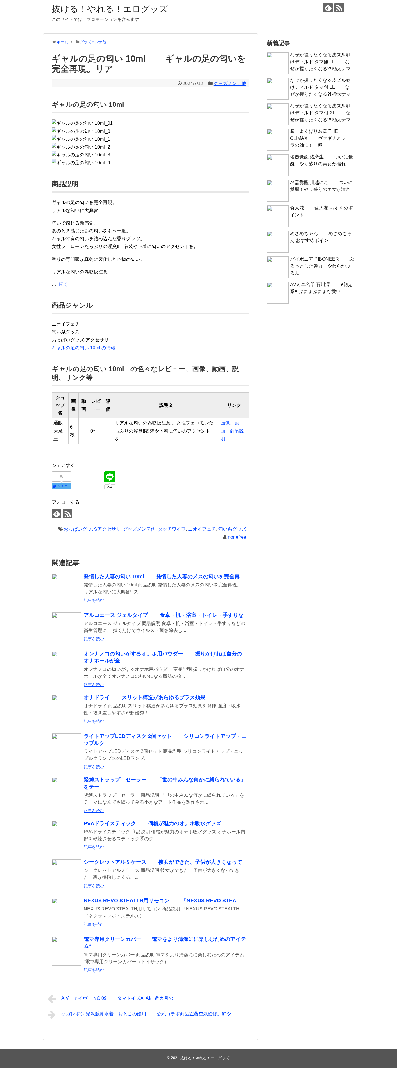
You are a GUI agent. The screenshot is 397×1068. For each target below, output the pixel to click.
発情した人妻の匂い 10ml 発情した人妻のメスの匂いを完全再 (162, 576)
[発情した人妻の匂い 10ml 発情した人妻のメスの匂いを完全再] (66, 588)
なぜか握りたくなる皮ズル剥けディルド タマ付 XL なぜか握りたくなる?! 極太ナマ (320, 112)
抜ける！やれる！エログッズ (110, 9)
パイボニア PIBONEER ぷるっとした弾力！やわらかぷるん (322, 265)
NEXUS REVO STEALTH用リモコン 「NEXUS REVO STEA (160, 900)
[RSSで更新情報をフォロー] (339, 7)
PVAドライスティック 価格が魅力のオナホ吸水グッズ (152, 823)
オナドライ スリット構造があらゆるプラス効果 (144, 697)
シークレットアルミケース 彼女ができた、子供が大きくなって (163, 862)
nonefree (237, 537)
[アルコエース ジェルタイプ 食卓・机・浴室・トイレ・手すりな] (66, 626)
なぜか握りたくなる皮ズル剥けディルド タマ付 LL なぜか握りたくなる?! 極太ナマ (320, 87)
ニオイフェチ (202, 529)
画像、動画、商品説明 (232, 430)
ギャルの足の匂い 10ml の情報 (83, 347)
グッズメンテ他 (230, 83)
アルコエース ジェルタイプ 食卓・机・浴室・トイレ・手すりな (164, 615)
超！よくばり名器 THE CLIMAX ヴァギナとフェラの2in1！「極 (320, 138)
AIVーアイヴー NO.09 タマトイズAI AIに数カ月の (117, 998)
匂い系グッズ (232, 529)
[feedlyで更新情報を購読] (328, 7)
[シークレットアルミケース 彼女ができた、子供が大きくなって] (66, 873)
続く (63, 284)
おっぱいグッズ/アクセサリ (92, 529)
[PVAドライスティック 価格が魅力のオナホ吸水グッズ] (66, 835)
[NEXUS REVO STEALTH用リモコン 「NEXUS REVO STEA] (66, 912)
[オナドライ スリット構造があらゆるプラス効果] (66, 709)
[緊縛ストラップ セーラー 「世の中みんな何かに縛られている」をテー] (66, 791)
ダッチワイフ (172, 529)
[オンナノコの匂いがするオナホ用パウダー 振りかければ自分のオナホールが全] (66, 665)
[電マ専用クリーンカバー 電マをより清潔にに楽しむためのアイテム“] (66, 951)
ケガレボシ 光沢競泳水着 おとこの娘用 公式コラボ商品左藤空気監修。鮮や (146, 1013)
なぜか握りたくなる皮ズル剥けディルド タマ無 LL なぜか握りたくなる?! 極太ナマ (320, 61)
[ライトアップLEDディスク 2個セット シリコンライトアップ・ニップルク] (66, 747)
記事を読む (94, 600)
